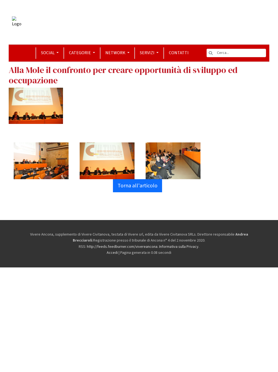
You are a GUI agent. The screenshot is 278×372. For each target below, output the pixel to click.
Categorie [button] (80, 53)
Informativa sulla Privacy (178, 246)
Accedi (112, 252)
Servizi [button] (147, 53)
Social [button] (48, 53)
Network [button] (115, 53)
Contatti (179, 53)
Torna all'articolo (137, 186)
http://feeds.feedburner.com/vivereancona (122, 246)
